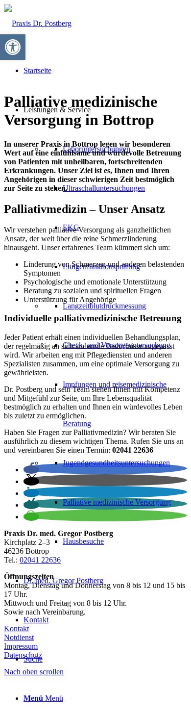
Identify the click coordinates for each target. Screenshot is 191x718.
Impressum (21, 646)
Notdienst (19, 637)
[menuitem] (105, 325)
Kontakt (16, 628)
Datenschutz (23, 655)
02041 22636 (40, 560)
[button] (31, 469)
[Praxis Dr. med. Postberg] (38, 23)
